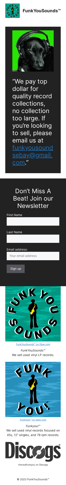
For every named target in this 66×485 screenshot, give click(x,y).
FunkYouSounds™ (42, 10)
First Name (14, 215)
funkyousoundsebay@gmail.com (32, 155)
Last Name (14, 232)
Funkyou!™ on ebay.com (33, 419)
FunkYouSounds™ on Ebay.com (33, 344)
